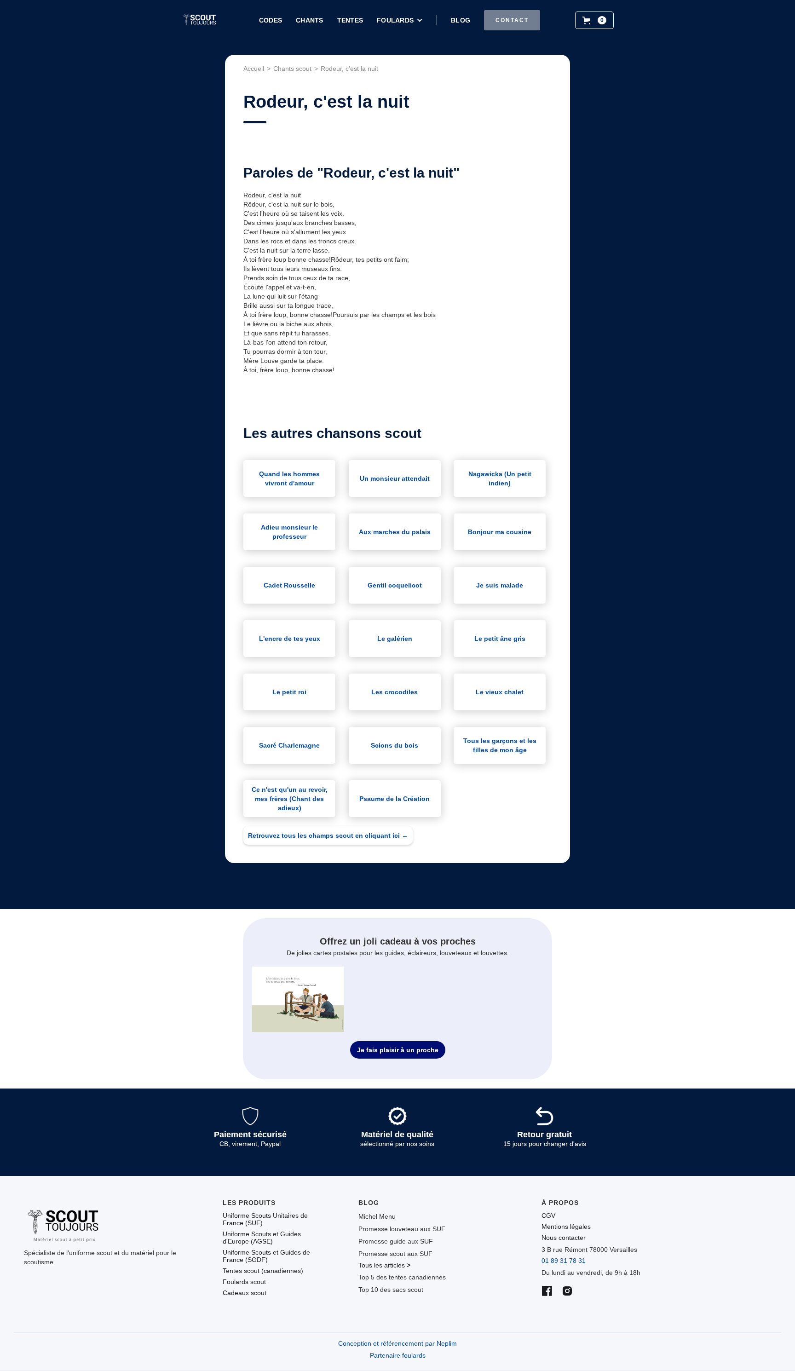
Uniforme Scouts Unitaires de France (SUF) (265, 1219)
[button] (399, 20)
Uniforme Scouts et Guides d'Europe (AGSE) (262, 1237)
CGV (548, 1215)
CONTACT (512, 20)
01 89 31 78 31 (564, 1260)
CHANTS (309, 20)
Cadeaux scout (244, 1292)
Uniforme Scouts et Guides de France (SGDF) (266, 1256)
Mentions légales (566, 1226)
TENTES (350, 20)
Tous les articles (384, 1265)
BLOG (460, 20)
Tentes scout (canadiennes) (263, 1270)
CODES (270, 20)
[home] (199, 20)
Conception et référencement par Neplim (397, 1343)
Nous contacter (564, 1237)
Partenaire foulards (398, 1355)
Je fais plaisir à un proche (397, 1050)
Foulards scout (244, 1281)
